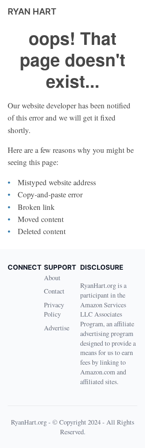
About (52, 277)
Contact (54, 291)
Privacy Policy (54, 309)
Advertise (56, 327)
